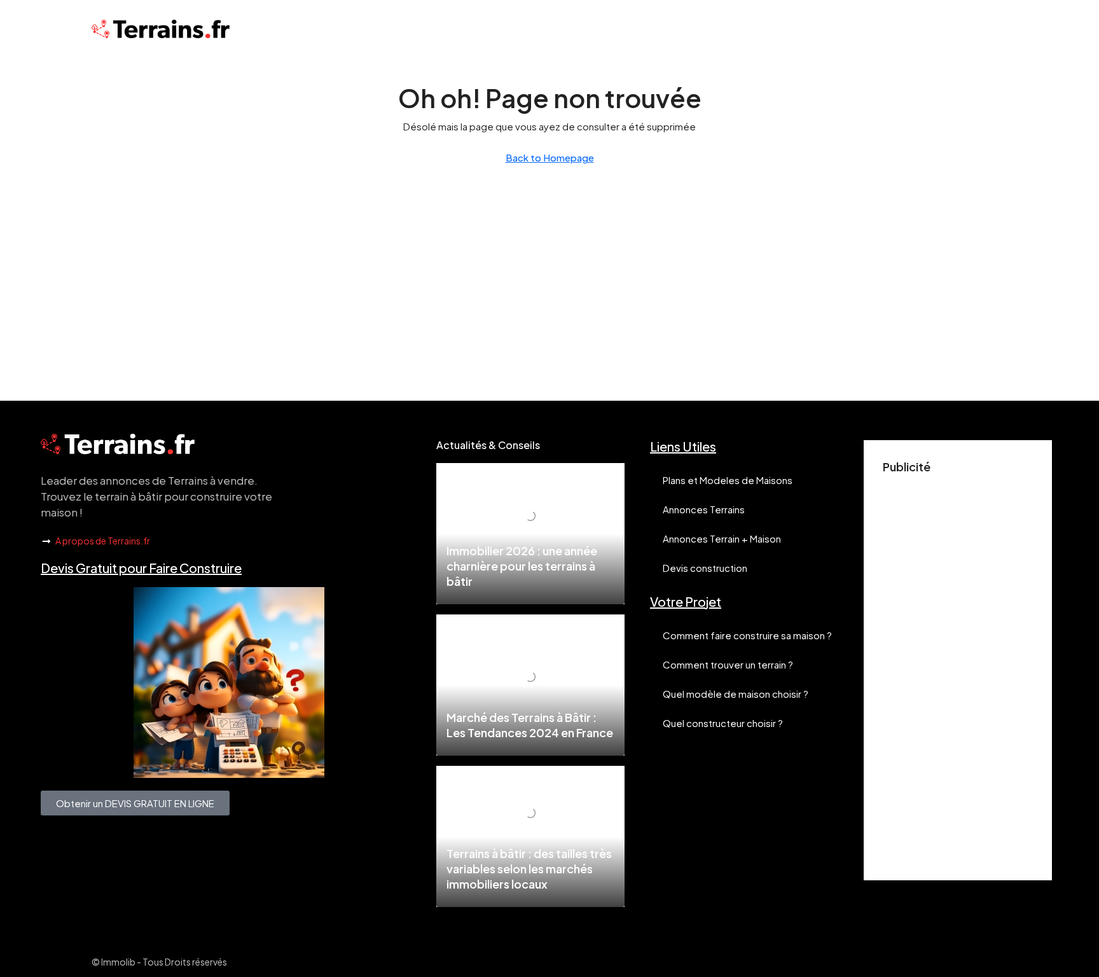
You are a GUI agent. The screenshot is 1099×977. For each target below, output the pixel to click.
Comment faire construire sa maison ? (747, 635)
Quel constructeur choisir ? (723, 723)
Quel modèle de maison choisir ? (735, 694)
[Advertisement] (958, 670)
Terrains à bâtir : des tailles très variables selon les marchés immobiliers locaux (529, 868)
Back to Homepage (550, 157)
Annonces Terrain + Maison (722, 538)
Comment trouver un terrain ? (728, 664)
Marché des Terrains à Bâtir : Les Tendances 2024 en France (529, 725)
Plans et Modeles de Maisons (727, 480)
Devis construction (705, 568)
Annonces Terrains (704, 509)
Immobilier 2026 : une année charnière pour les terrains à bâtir (521, 565)
